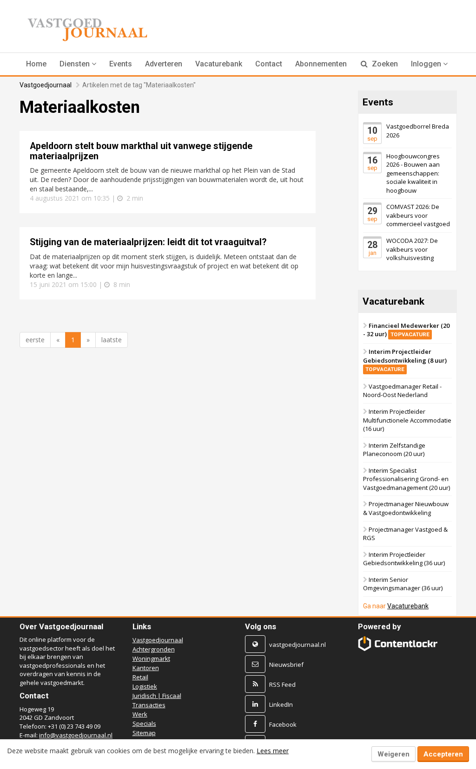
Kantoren (145, 668)
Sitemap (144, 733)
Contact (268, 63)
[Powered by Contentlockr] (398, 643)
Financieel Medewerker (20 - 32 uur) (406, 330)
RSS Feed (282, 684)
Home (36, 63)
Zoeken (384, 63)
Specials (144, 723)
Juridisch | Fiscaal (156, 695)
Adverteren (163, 63)
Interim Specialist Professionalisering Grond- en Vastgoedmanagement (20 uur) (406, 479)
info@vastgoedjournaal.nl (75, 735)
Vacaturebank (218, 63)
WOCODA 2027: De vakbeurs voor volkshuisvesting (412, 249)
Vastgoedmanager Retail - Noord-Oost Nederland (402, 390)
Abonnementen (321, 63)
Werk (139, 714)
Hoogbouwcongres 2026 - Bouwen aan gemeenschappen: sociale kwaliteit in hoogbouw (413, 173)
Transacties (148, 705)
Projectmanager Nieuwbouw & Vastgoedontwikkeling (406, 508)
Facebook (283, 724)
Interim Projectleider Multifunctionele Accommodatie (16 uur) (407, 420)
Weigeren (393, 754)
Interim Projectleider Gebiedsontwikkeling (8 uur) (405, 359)
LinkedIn (281, 704)
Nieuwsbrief (286, 664)
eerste (35, 339)
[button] (78, 64)
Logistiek (144, 686)
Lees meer (273, 750)
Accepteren (443, 754)
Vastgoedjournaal (46, 85)
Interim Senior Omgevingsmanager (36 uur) (403, 584)
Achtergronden (153, 649)
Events (120, 63)
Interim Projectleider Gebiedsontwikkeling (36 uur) (404, 558)
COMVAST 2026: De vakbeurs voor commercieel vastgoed (418, 215)
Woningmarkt (151, 658)
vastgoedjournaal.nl (297, 644)
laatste (111, 339)
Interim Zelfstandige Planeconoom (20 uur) (394, 449)
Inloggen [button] (427, 63)
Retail (140, 677)
